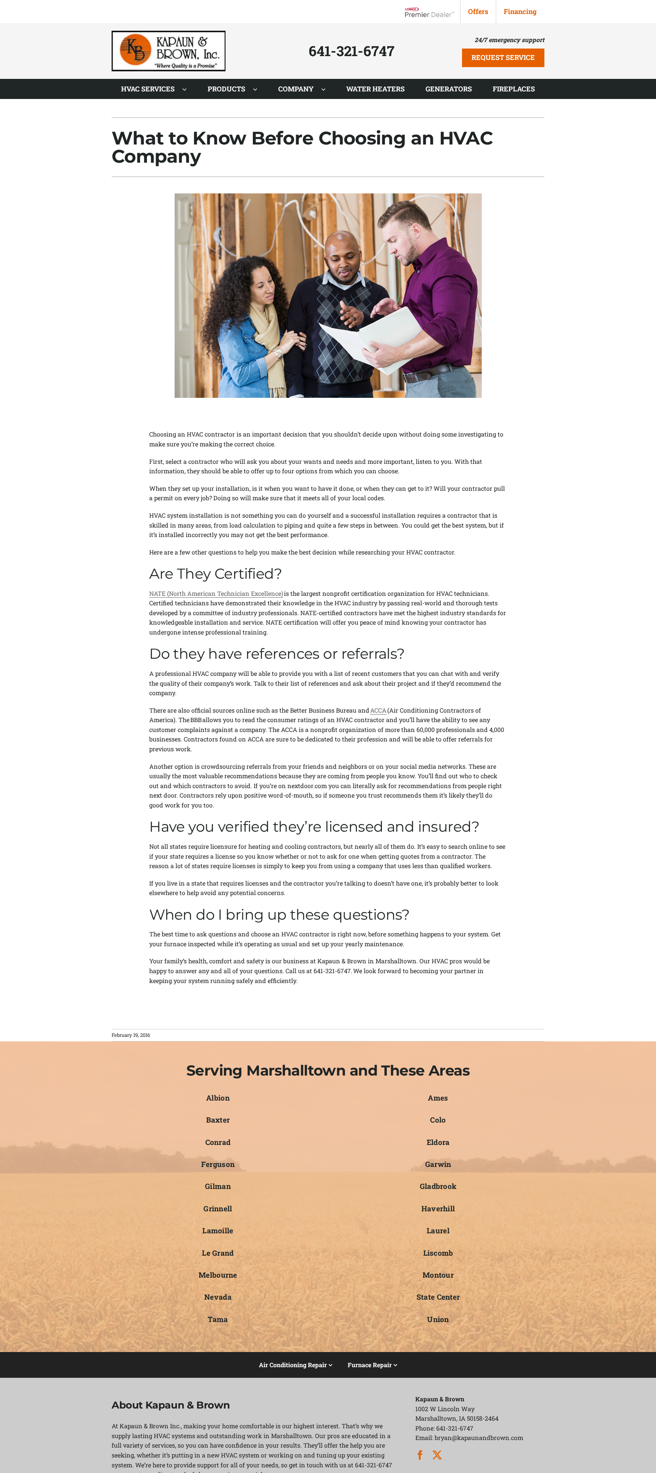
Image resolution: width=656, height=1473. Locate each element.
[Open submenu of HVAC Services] (188, 89)
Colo (438, 1119)
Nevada (218, 1297)
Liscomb (438, 1253)
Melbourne (218, 1275)
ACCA (378, 710)
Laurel (438, 1230)
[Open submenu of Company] (327, 89)
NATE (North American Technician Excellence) (216, 593)
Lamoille (217, 1230)
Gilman (218, 1186)
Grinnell (217, 1208)
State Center (438, 1297)
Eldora (438, 1142)
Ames (438, 1097)
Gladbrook (438, 1186)
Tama (218, 1319)
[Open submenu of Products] (259, 89)
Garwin (438, 1164)
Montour (438, 1275)
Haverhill (438, 1208)
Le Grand (217, 1253)
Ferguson (218, 1164)
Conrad (218, 1142)
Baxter (218, 1119)
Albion (218, 1097)
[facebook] (420, 1455)
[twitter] (437, 1455)
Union (438, 1319)
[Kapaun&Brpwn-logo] (169, 34)
